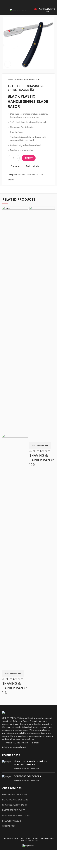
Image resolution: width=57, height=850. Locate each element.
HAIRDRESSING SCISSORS (14, 794)
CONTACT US (8, 826)
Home (10, 79)
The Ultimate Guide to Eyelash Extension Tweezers (30, 763)
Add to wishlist (33, 166)
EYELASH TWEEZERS (12, 820)
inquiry (29, 158)
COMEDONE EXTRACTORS (27, 776)
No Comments (33, 768)
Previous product (41, 79)
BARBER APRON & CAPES (13, 810)
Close (7, 208)
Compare (14, 166)
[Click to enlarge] (8, 64)
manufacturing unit (47, 10)
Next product (47, 79)
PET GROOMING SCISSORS (15, 799)
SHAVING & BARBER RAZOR (27, 79)
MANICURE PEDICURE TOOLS (16, 815)
